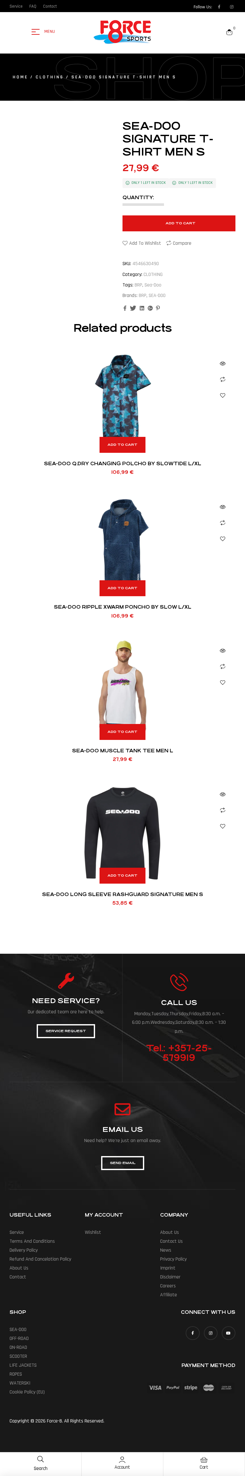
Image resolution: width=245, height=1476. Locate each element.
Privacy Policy (173, 1259)
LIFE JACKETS (23, 1365)
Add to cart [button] (122, 445)
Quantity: (138, 197)
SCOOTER (18, 1356)
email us (122, 1129)
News (165, 1250)
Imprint (167, 1268)
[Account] (122, 1460)
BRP (138, 285)
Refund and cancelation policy (40, 1259)
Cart (204, 1467)
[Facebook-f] (219, 7)
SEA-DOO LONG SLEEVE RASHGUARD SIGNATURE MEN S (122, 894)
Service (17, 1232)
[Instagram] (231, 7)
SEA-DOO (157, 295)
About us (19, 1268)
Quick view (222, 363)
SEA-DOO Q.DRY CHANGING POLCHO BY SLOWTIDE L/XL (122, 463)
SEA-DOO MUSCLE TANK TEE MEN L (122, 750)
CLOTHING (50, 77)
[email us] (122, 1109)
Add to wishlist (145, 243)
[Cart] (204, 1460)
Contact (18, 1277)
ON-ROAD (18, 1347)
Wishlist (93, 1232)
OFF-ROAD (19, 1338)
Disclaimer (170, 1277)
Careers (168, 1286)
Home (20, 77)
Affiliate (168, 1295)
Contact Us (171, 1241)
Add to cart (181, 223)
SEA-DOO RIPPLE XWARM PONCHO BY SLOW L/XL (122, 607)
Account (122, 1467)
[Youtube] (228, 1333)
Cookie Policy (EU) (27, 1392)
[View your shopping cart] (229, 32)
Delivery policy (24, 1250)
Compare (182, 243)
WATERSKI (20, 1383)
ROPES (16, 1374)
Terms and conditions (32, 1241)
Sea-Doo (153, 285)
